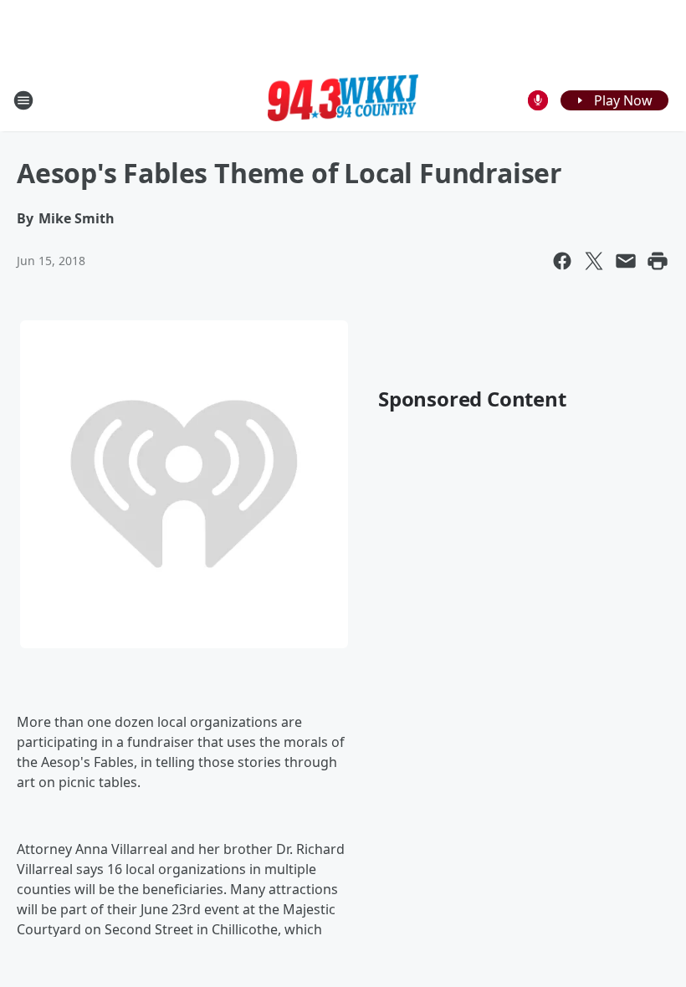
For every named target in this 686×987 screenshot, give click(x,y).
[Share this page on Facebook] (562, 261)
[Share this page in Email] (625, 261)
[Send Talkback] (538, 100)
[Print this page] (657, 261)
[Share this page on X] (594, 261)
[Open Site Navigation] (23, 100)
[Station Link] (343, 100)
